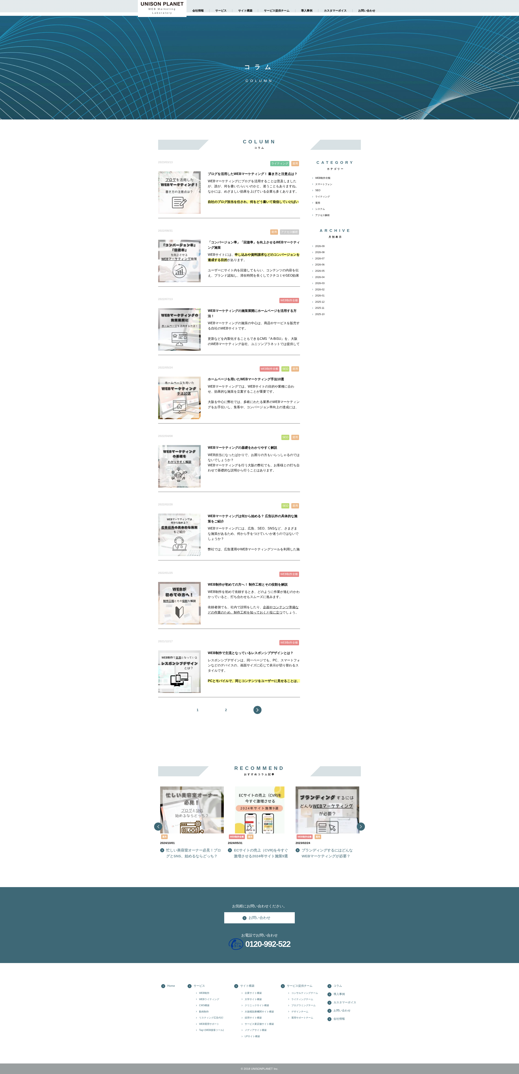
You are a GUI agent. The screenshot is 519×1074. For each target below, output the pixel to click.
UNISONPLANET (262, 1068)
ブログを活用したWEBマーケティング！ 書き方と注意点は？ (252, 174)
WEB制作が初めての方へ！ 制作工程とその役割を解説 (248, 584)
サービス (221, 10)
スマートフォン (323, 184)
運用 (317, 202)
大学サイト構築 (253, 999)
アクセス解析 (322, 215)
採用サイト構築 (253, 1017)
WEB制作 (204, 993)
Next (257, 710)
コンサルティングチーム (304, 993)
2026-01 (320, 295)
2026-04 (320, 277)
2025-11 (319, 308)
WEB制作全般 (322, 178)
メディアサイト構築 (256, 1030)
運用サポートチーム (302, 1017)
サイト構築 (245, 10)
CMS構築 (204, 1005)
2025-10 (320, 314)
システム (320, 209)
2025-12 (320, 301)
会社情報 (198, 10)
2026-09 (320, 246)
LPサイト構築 (252, 1036)
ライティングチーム (302, 999)
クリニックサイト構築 (257, 1005)
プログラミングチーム (303, 1005)
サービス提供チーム (277, 10)
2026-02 (320, 289)
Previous (158, 827)
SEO (317, 190)
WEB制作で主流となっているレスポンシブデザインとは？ (250, 653)
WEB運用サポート (209, 1024)
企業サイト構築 (253, 993)
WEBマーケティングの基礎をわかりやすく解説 (242, 447)
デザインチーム (299, 1011)
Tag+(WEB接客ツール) (211, 1030)
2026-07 (320, 258)
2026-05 (320, 271)
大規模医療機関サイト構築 (259, 1011)
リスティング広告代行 (211, 1017)
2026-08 (320, 252)
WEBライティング (209, 999)
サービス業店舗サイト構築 (259, 1024)
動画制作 (204, 1011)
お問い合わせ (366, 10)
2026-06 (320, 264)
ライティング (322, 196)
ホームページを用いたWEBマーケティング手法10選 (246, 379)
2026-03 (320, 283)
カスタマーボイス (335, 10)
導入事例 (306, 10)
